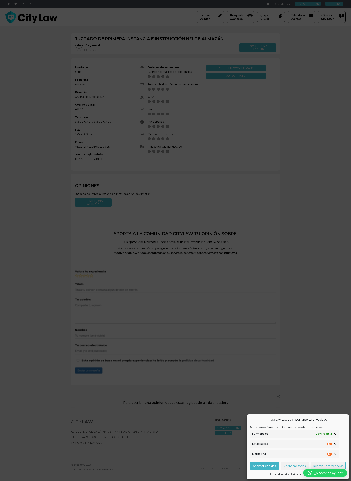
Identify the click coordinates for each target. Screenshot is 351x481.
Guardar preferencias (328, 466)
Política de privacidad (302, 474)
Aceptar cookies (264, 466)
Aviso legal (320, 474)
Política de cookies (279, 474)
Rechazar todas (295, 466)
